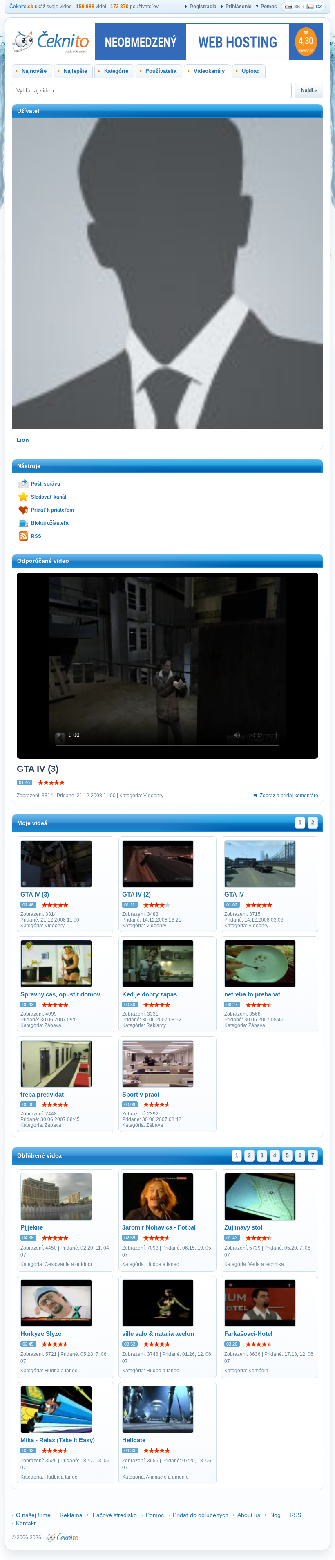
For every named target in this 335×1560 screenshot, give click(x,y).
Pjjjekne (31, 1227)
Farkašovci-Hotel (248, 1333)
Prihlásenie (239, 6)
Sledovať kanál (48, 497)
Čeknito (21, 6)
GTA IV (234, 894)
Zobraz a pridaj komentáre (289, 795)
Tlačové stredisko (114, 1515)
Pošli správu (45, 484)
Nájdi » (309, 90)
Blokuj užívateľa (50, 523)
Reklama (71, 1515)
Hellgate (133, 1439)
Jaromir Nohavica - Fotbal (159, 1227)
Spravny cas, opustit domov (60, 994)
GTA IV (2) (136, 894)
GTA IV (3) (34, 894)
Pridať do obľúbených (200, 1515)
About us (248, 1515)
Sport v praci (140, 1094)
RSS (36, 536)
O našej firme (33, 1515)
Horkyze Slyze (40, 1333)
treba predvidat (42, 1094)
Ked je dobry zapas (149, 994)
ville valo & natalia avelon (158, 1333)
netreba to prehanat (252, 994)
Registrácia (203, 6)
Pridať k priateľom (52, 510)
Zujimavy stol (243, 1227)
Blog (275, 1515)
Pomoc (269, 6)
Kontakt (26, 1523)
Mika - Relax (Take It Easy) (57, 1439)
